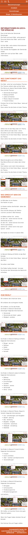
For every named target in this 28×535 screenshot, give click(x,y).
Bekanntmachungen (14, 5)
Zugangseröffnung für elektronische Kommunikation (14, 530)
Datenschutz (22, 533)
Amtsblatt (14, 8)
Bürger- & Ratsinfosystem (14, 14)
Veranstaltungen (14, 11)
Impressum (10, 533)
